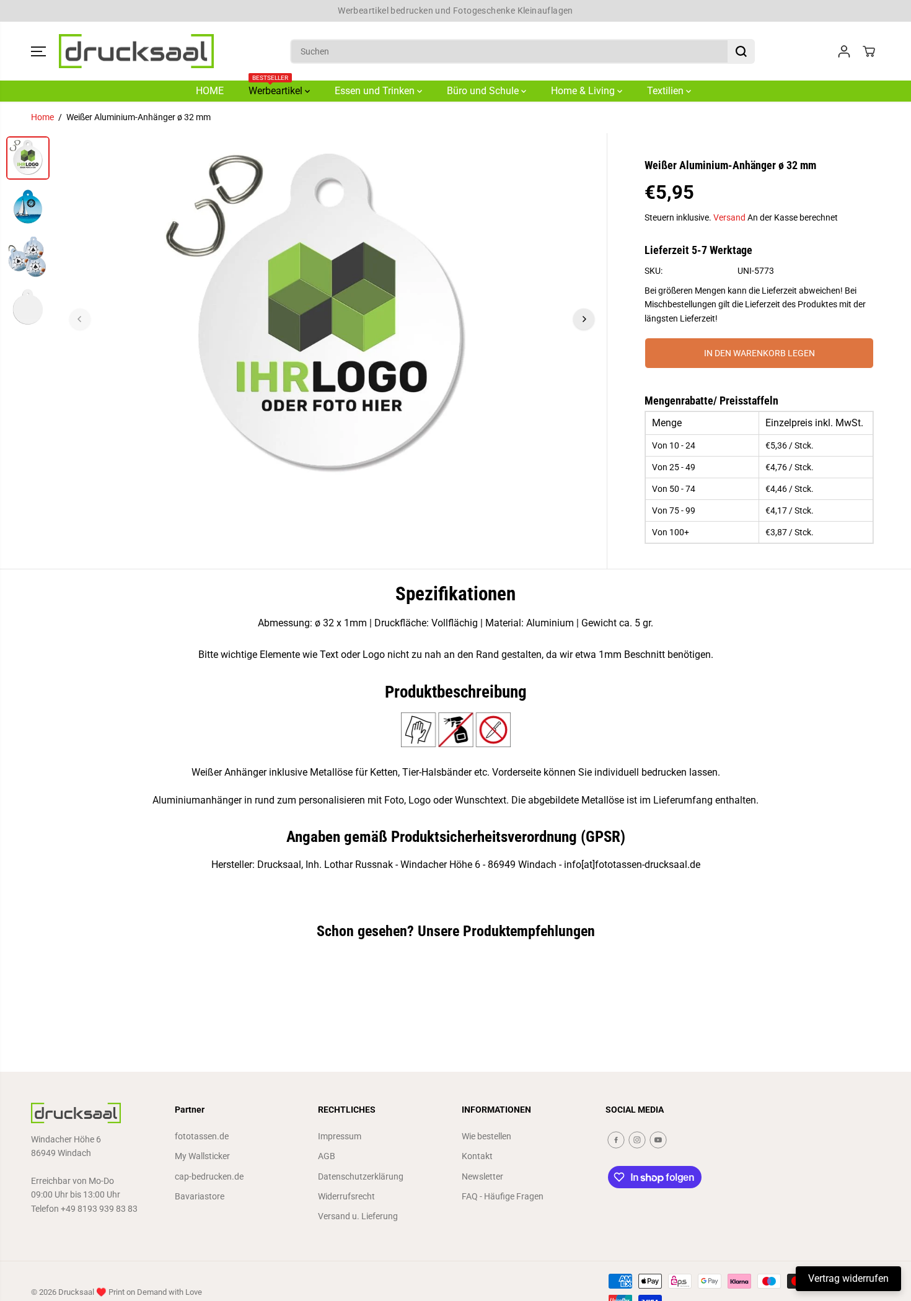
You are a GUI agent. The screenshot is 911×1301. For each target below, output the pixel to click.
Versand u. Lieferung (358, 1216)
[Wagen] (869, 51)
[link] (96, 1113)
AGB (326, 1156)
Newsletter (482, 1176)
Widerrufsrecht (346, 1196)
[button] (38, 51)
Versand (729, 217)
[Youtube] (658, 1139)
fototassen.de (202, 1136)
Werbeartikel (277, 89)
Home (42, 117)
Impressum (339, 1136)
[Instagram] (637, 1139)
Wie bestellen (486, 1136)
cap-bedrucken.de (209, 1176)
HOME (210, 91)
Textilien (666, 91)
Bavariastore (199, 1196)
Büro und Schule (484, 91)
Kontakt (477, 1156)
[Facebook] (616, 1139)
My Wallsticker (202, 1156)
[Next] (583, 319)
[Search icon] (741, 51)
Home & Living (584, 91)
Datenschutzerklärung (360, 1176)
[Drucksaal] (136, 51)
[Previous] (79, 319)
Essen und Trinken (376, 91)
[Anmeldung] (844, 51)
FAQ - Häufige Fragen (503, 1196)
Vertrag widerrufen (848, 1278)
